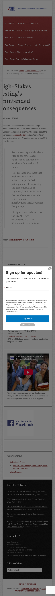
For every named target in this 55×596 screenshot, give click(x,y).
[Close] (50, 268)
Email (8, 287)
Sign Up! (27, 318)
